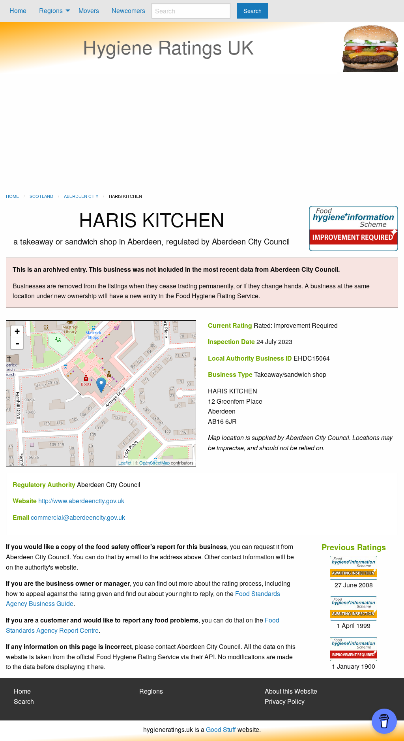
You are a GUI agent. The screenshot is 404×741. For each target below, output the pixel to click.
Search (24, 701)
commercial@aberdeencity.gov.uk (78, 517)
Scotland (41, 196)
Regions (51, 10)
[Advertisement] (202, 133)
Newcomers (128, 10)
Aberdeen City (81, 196)
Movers (89, 10)
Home (17, 10)
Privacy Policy (285, 701)
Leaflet (124, 462)
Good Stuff (221, 729)
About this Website (291, 691)
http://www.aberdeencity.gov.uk (81, 500)
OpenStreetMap (154, 462)
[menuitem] (18, 11)
